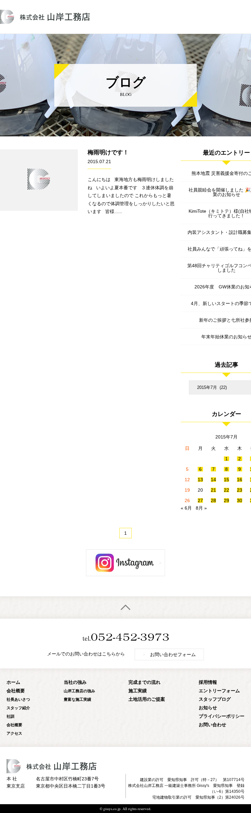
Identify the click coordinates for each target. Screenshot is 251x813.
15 (226, 479)
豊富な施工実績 (77, 699)
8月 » (201, 508)
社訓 (10, 716)
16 (239, 479)
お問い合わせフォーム (169, 654)
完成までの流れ (144, 682)
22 (226, 490)
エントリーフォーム (219, 690)
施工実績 (137, 690)
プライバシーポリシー (221, 716)
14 (213, 479)
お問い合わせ (212, 724)
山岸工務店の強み (79, 691)
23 (239, 490)
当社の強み (75, 682)
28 (213, 500)
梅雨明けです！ (108, 152)
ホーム (13, 682)
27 (200, 500)
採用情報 (208, 682)
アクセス (14, 733)
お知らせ (208, 707)
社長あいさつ (18, 699)
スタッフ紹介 (18, 708)
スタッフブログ (215, 699)
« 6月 (186, 508)
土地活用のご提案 (146, 699)
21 (213, 490)
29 (226, 500)
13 (200, 479)
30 (239, 500)
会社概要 (16, 690)
